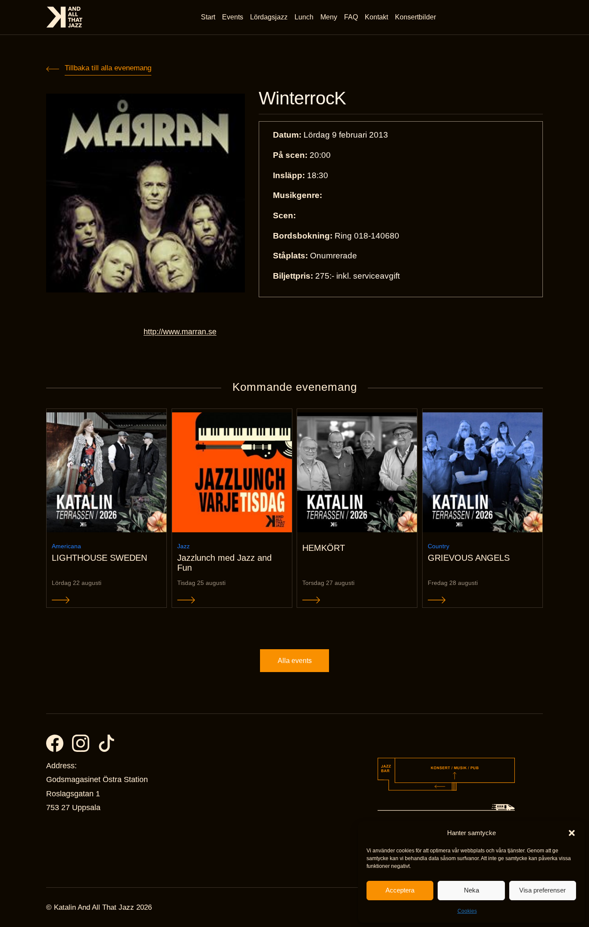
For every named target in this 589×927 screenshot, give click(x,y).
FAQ (351, 17)
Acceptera (399, 890)
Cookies (467, 911)
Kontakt (376, 17)
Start (208, 17)
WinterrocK (302, 98)
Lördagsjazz (269, 17)
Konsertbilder (415, 17)
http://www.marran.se (180, 331)
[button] (571, 833)
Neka (471, 890)
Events (232, 17)
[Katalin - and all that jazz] (64, 17)
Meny (328, 17)
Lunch (303, 17)
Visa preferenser (542, 890)
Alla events (295, 660)
